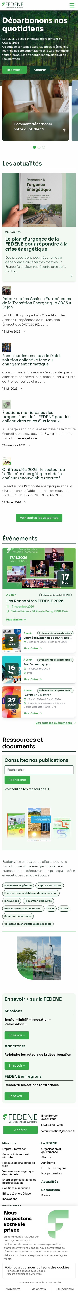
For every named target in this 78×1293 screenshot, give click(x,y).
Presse (45, 1195)
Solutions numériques (17, 916)
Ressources (50, 1190)
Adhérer (40, 70)
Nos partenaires (51, 1173)
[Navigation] (72, 5)
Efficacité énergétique (18, 885)
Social (64, 908)
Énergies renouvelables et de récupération (30, 893)
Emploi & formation (49, 885)
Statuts (46, 1157)
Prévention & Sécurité (38, 900)
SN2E (51, 908)
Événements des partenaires (55, 633)
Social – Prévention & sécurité (15, 1156)
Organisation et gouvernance (51, 1150)
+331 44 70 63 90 (52, 1125)
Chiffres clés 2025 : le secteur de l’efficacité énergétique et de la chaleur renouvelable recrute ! (33, 473)
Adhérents (48, 1163)
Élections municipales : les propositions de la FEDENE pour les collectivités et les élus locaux (36, 416)
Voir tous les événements (54, 723)
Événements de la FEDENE (55, 595)
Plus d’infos (14, 619)
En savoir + (14, 70)
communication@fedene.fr (58, 1131)
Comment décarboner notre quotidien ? (33, 126)
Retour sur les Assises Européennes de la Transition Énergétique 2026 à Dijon (36, 303)
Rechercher (17, 780)
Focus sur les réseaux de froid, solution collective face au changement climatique (31, 360)
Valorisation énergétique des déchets (27, 923)
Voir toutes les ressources (26, 789)
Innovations (11, 900)
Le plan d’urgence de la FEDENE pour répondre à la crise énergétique (36, 244)
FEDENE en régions (53, 1168)
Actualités (49, 1182)
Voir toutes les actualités (39, 518)
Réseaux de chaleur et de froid (23, 908)
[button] (34, 147)
